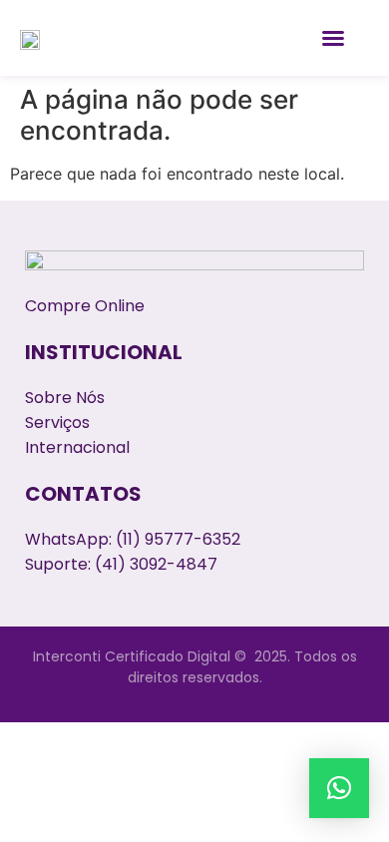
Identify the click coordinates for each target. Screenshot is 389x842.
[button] (333, 38)
